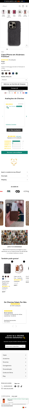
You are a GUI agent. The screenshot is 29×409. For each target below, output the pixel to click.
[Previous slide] (2, 116)
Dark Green (16, 73)
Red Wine (9, 73)
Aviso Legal (14, 396)
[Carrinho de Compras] (23, 6)
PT (25, 407)
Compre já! (14, 88)
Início (2, 51)
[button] (4, 60)
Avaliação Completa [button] (11, 124)
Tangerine (10, 400)
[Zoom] (26, 45)
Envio (10, 66)
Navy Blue (13, 73)
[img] (9, 104)
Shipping (3, 179)
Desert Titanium (6, 73)
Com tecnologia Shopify (7, 405)
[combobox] (24, 407)
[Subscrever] (22, 346)
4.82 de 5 (18, 136)
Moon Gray (2, 73)
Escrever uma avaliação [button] (14, 152)
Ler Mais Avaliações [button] (14, 130)
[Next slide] (26, 116)
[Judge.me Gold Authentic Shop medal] (14, 161)
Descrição (4, 176)
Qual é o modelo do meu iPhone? (11, 172)
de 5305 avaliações (15, 305)
